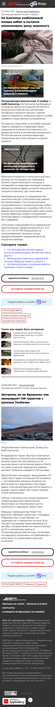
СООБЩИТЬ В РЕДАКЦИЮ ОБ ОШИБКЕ (23, 612)
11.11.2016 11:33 (7, 11)
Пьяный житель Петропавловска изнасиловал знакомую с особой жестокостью (28, 335)
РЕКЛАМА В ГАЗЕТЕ (37, 604)
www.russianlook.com (12, 65)
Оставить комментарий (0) (27, 289)
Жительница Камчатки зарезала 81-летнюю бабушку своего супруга (26, 260)
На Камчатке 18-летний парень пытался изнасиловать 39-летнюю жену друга (27, 252)
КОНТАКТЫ (8, 608)
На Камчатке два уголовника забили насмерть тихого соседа (27, 266)
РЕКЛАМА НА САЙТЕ (13, 604)
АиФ (3, 442)
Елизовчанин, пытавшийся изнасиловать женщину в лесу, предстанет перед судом (31, 361)
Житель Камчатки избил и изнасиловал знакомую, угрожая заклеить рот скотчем (31, 343)
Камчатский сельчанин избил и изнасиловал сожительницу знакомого (30, 370)
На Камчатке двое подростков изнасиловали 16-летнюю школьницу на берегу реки (31, 353)
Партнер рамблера (26, 693)
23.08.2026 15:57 (9, 385)
